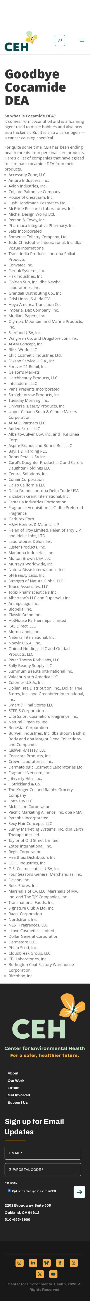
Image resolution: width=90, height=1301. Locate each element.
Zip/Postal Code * (20, 1165)
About (13, 1073)
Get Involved (19, 1095)
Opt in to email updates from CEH (34, 1191)
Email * (12, 1149)
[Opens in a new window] (20, 1263)
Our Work (16, 1081)
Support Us (18, 1103)
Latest (14, 1088)
